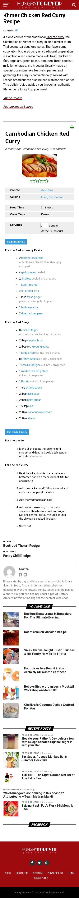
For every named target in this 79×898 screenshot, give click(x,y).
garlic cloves (28, 272)
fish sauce (33, 393)
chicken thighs (30, 330)
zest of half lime (29, 290)
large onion (28, 352)
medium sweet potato (34, 371)
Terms (70, 873)
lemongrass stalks (32, 257)
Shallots (26, 278)
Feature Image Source (18, 106)
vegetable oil (35, 340)
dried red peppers (32, 313)
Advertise (38, 873)
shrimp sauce (34, 387)
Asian (43, 197)
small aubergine (31, 365)
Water (31, 418)
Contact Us (22, 873)
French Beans (29, 358)
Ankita (10, 30)
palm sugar (34, 399)
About (8, 873)
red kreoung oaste (38, 346)
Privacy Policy (55, 873)
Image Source (12, 98)
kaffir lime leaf (30, 284)
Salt (30, 406)
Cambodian (56, 197)
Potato (25, 381)
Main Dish (46, 190)
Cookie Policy (41, 878)
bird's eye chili (29, 307)
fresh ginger (34, 297)
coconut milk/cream (40, 412)
